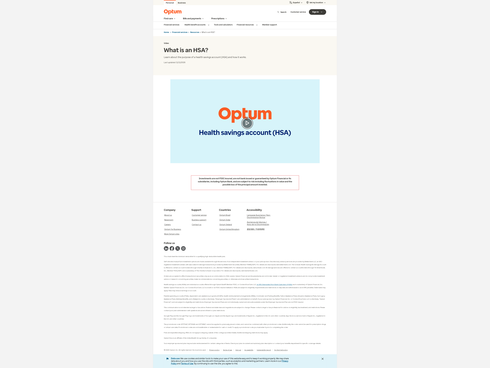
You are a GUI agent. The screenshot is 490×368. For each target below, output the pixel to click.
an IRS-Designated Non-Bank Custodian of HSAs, (274, 284)
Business (182, 3)
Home (166, 32)
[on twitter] (177, 248)
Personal (170, 3)
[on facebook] (172, 248)
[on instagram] (183, 248)
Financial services (180, 32)
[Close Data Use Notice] (322, 358)
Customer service (298, 12)
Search (283, 12)
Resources (194, 32)
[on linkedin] (166, 248)
